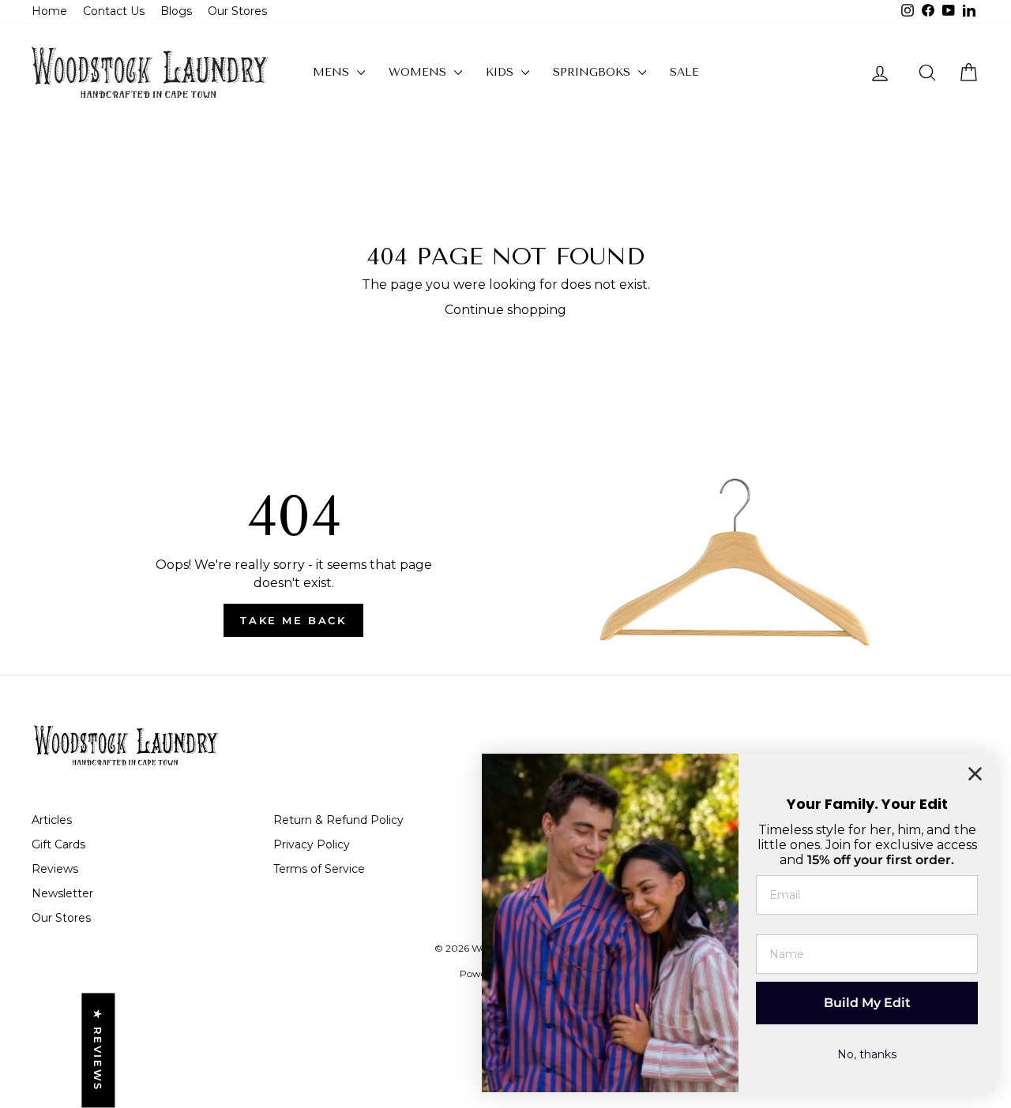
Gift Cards (58, 844)
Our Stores (237, 11)
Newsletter (62, 893)
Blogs (176, 11)
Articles (52, 820)
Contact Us (114, 11)
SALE (684, 72)
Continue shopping (505, 309)
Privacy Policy (311, 844)
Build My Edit (867, 1002)
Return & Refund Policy (338, 820)
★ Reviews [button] (98, 1050)
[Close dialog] (975, 774)
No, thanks (866, 1054)
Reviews (55, 869)
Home (49, 11)
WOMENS (419, 72)
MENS (333, 72)
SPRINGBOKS (593, 72)
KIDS (501, 72)
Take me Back (293, 620)
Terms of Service (319, 869)
